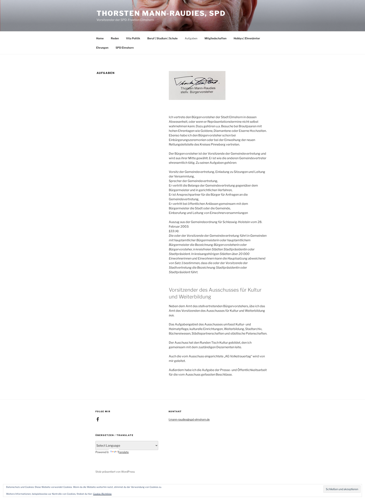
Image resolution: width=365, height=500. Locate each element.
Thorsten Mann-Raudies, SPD (161, 13)
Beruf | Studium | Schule (162, 38)
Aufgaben (191, 38)
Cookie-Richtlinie (102, 493)
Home (100, 38)
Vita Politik (133, 38)
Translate (123, 452)
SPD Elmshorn (125, 47)
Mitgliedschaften (215, 38)
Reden (115, 38)
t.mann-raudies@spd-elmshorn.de (189, 419)
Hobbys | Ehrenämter (247, 38)
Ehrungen (102, 47)
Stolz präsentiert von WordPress (115, 471)
